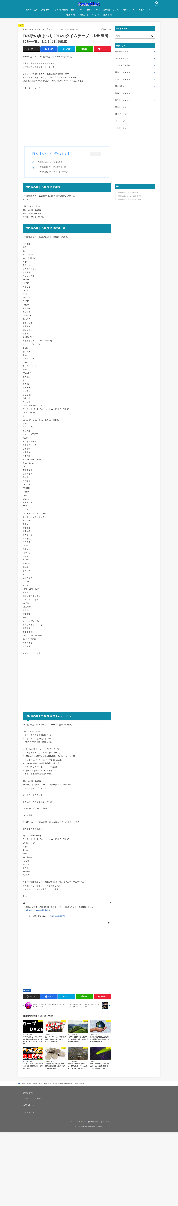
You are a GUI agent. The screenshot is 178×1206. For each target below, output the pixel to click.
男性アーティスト (77, 10)
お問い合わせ (28, 1105)
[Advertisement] (67, 117)
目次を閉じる (96, 154)
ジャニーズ (95, 15)
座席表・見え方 (32, 10)
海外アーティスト (145, 10)
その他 (21, 25)
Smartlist (84, 1126)
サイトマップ (28, 1112)
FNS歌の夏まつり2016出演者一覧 (52, 167)
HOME (22, 1083)
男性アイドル (70, 15)
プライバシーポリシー (32, 1098)
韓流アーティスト (129, 10)
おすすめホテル (46, 10)
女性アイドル (107, 15)
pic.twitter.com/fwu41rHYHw (38, 910)
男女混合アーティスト (111, 10)
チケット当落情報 (61, 10)
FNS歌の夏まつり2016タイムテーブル (54, 172)
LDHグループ (83, 15)
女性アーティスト (93, 10)
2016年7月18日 (58, 916)
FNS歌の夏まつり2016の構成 (50, 162)
